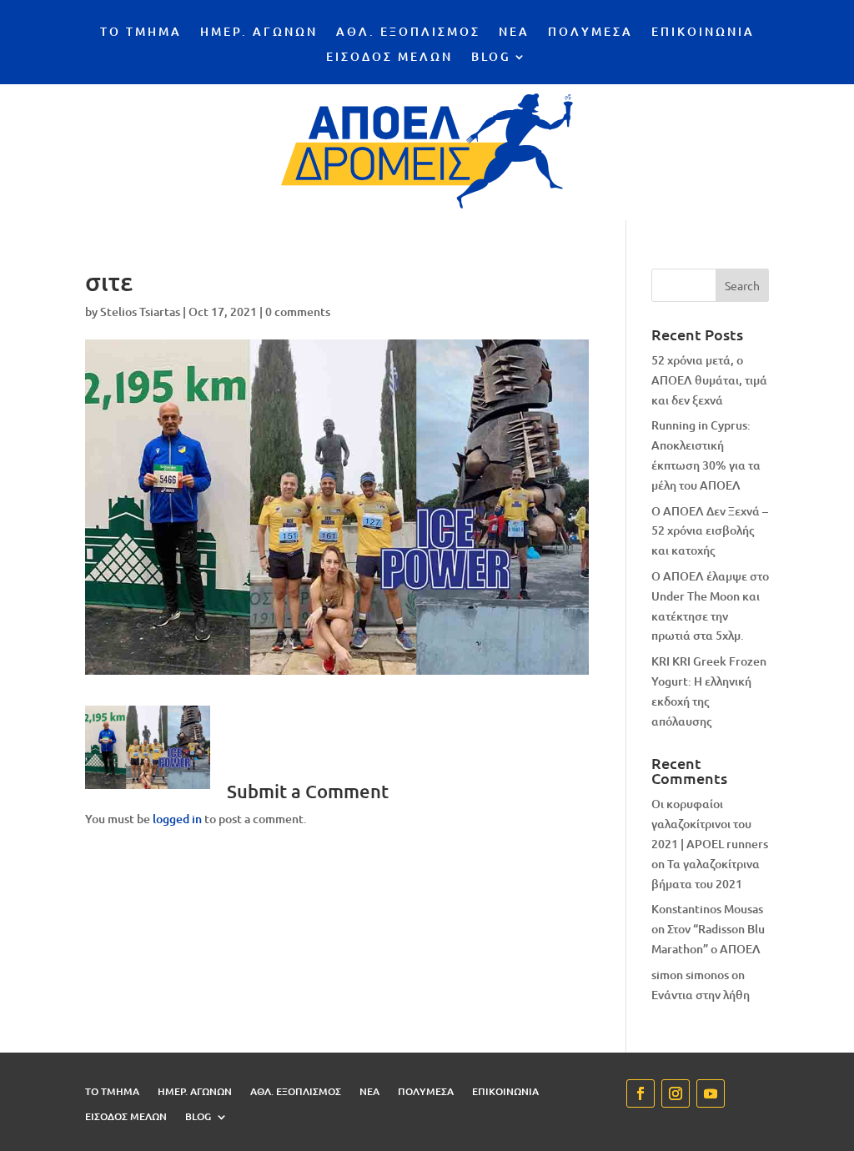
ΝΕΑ (514, 32)
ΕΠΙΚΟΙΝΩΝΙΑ (703, 32)
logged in (177, 819)
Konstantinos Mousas (707, 909)
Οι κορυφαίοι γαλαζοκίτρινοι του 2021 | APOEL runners (709, 824)
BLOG (491, 57)
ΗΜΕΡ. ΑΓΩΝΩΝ (259, 32)
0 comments (297, 311)
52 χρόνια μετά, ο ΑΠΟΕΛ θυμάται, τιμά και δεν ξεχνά (709, 380)
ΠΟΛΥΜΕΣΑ (590, 32)
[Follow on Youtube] (710, 1093)
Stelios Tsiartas (140, 311)
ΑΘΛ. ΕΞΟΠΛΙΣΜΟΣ (408, 32)
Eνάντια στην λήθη (700, 995)
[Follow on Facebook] (640, 1093)
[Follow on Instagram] (675, 1093)
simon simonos (690, 975)
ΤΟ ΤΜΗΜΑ (141, 32)
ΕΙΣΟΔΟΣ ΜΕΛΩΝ (389, 57)
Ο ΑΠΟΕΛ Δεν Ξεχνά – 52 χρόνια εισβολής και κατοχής (709, 531)
